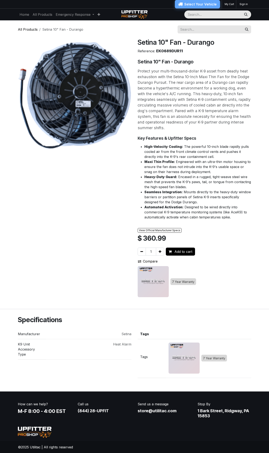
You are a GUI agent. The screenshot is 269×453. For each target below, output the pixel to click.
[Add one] (160, 252)
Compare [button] (150, 261)
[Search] (246, 14)
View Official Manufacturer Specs (159, 230)
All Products (28, 29)
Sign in (244, 4)
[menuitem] (24, 14)
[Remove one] (142, 252)
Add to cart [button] (182, 251)
